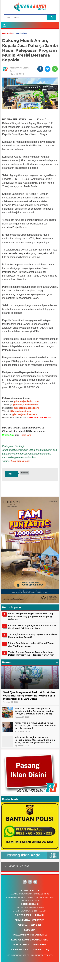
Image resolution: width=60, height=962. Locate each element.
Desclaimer (39, 945)
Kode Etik (29, 930)
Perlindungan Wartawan (29, 920)
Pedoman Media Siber (30, 925)
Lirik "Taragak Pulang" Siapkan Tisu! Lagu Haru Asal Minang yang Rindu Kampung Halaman (31, 616)
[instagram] (30, 882)
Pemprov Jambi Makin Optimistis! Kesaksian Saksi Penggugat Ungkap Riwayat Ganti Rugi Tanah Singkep (34, 711)
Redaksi (39, 915)
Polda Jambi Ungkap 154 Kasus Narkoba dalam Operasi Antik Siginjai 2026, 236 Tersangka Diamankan (35, 740)
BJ (28, 955)
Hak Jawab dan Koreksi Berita (29, 935)
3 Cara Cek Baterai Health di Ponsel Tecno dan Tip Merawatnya (31, 644)
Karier (37, 950)
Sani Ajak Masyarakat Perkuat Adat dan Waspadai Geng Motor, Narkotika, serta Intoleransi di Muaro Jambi (29, 695)
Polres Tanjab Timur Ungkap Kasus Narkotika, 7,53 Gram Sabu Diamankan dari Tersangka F (35, 725)
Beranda (7, 33)
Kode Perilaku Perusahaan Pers (29, 940)
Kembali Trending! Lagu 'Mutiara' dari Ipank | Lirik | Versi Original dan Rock (32, 626)
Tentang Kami (23, 915)
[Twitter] (35, 882)
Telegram (25, 435)
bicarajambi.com (20, 461)
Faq (47, 950)
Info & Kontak (21, 945)
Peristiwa (21, 33)
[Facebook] (25, 882)
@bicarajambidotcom (26, 401)
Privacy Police (19, 950)
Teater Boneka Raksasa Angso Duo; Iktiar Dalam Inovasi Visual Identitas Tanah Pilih (31, 653)
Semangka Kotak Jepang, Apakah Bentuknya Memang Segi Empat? (32, 635)
